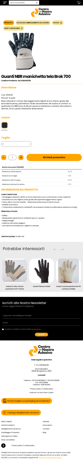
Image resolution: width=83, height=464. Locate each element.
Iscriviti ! (41, 334)
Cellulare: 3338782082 (41, 384)
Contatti (46, 429)
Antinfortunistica (7, 425)
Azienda (46, 421)
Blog (44, 432)
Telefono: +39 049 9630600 (34, 380)
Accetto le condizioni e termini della (23, 329)
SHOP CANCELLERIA (12, 28)
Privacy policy (35, 389)
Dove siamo (47, 425)
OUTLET (56, 23)
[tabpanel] (41, 140)
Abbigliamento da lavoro (11, 429)
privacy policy (36, 329)
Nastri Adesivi (6, 421)
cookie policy (29, 445)
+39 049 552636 (53, 380)
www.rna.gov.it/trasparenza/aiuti (50, 458)
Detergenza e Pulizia (9, 436)
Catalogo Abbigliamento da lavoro (33, 23)
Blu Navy (4, 130)
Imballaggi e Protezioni (10, 432)
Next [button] (62, 249)
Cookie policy (48, 389)
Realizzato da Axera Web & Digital (41, 393)
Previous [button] (54, 249)
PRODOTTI (8, 23)
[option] (22, 49)
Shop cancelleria (8, 440)
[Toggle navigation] (5, 2)
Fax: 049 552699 (41, 382)
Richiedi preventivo (54, 157)
